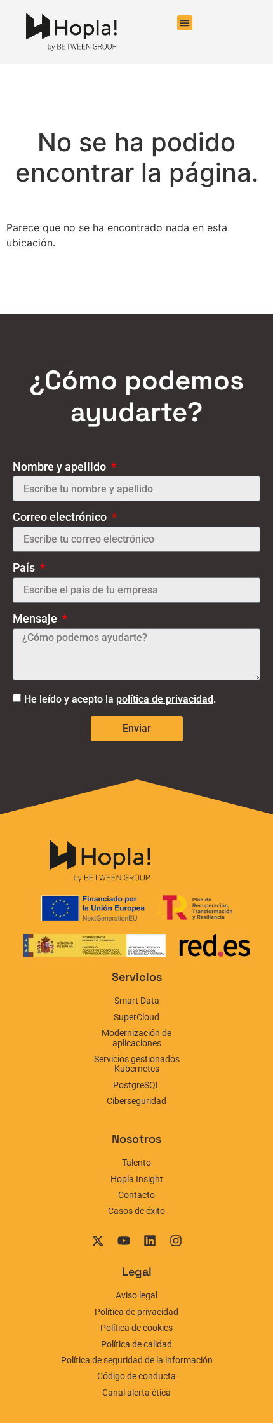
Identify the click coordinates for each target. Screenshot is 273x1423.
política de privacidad (164, 699)
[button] (184, 22)
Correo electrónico (61, 517)
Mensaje (36, 618)
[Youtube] (123, 1240)
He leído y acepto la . (120, 699)
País (25, 568)
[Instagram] (175, 1240)
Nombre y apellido (61, 467)
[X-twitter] (97, 1240)
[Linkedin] (149, 1240)
